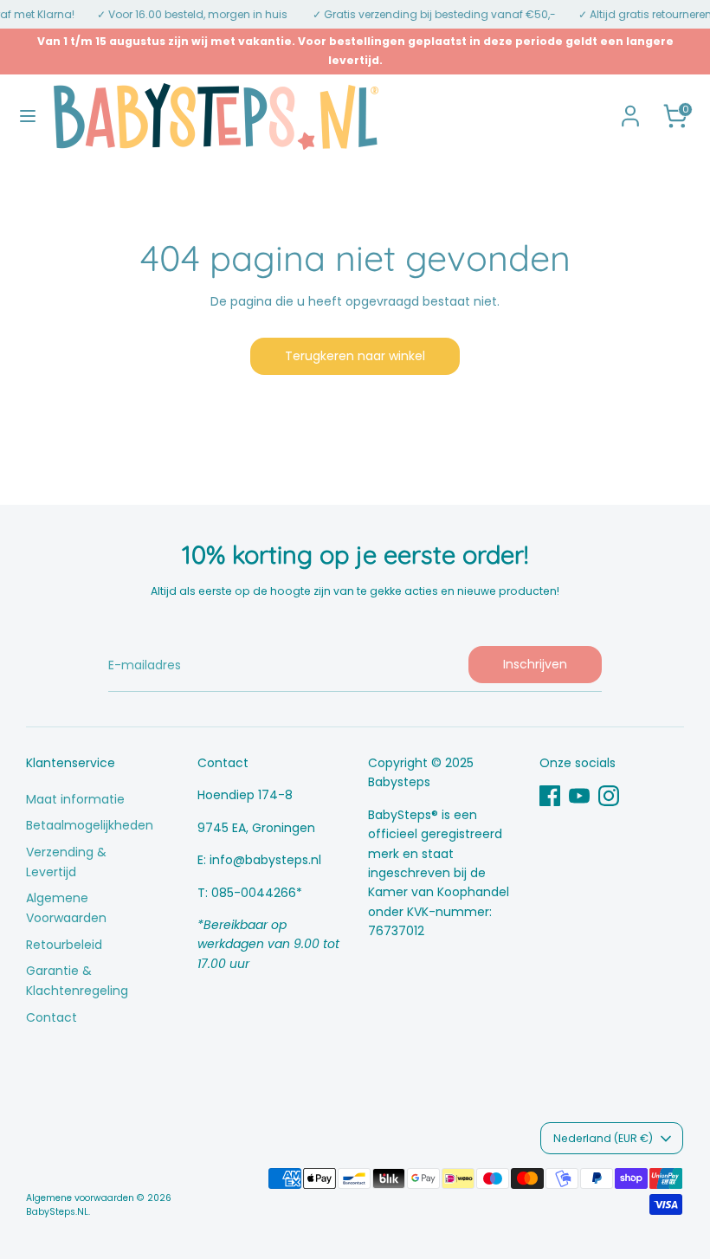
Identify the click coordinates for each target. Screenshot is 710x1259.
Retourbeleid (64, 944)
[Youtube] (579, 795)
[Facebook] (549, 795)
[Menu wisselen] (27, 116)
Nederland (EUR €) (603, 1138)
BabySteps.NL (57, 1211)
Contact (51, 1017)
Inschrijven (535, 664)
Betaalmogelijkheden (89, 825)
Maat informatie (75, 799)
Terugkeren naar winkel (355, 356)
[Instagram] (608, 795)
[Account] (630, 108)
